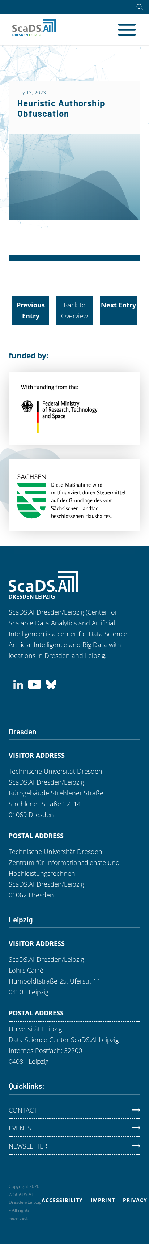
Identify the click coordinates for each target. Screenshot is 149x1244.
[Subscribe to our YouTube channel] (34, 683)
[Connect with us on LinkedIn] (18, 683)
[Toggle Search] (140, 7)
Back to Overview (74, 310)
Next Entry (118, 305)
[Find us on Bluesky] (51, 683)
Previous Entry (31, 310)
